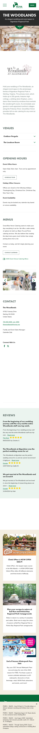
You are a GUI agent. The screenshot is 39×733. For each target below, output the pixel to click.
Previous (5, 280)
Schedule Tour (10, 177)
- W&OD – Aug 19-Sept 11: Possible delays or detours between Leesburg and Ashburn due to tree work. (19, 707)
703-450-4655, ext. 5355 (11, 322)
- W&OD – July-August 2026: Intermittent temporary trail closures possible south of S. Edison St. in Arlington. (18, 719)
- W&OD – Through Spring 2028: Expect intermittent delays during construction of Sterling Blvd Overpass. (19, 726)
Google (5, 463)
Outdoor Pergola (11, 136)
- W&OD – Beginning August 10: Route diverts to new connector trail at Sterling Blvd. (19, 714)
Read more (11, 435)
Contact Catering (11, 252)
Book (32, 5)
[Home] (17, 5)
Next (34, 280)
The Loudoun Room (12, 142)
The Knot (6, 438)
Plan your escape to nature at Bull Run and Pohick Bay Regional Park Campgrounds (19, 611)
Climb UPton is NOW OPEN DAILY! (19, 560)
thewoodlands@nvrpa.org (11, 324)
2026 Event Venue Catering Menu (17, 259)
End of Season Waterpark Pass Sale (20, 662)
